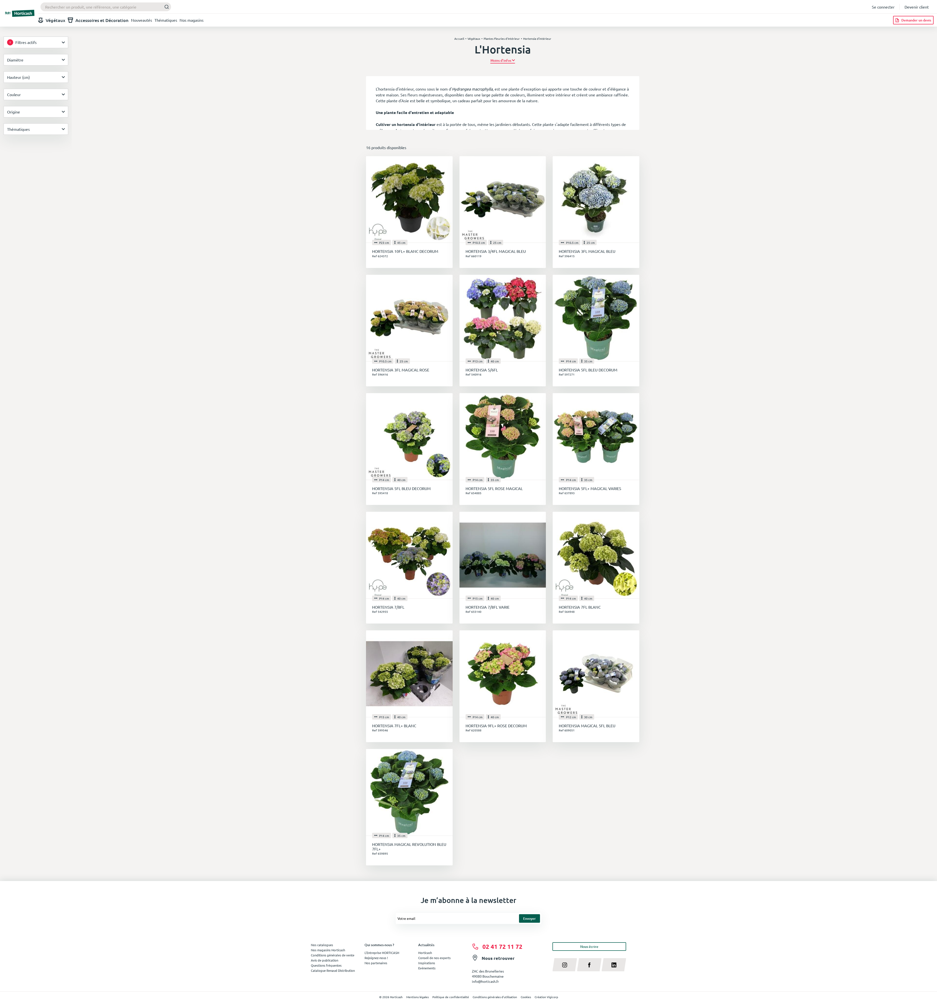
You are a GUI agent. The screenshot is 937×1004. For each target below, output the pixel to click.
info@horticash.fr (485, 981)
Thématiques (165, 20)
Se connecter (883, 6)
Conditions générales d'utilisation (495, 997)
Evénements (427, 968)
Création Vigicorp (546, 997)
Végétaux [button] (55, 20)
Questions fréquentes (326, 965)
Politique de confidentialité (450, 997)
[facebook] (589, 964)
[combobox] (106, 6)
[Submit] (165, 7)
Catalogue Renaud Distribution (333, 970)
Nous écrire (589, 946)
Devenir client (917, 6)
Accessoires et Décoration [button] (102, 20)
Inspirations (426, 963)
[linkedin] (613, 964)
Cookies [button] (526, 997)
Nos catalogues (322, 945)
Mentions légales (417, 997)
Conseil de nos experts (434, 958)
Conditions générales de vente (332, 955)
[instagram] (564, 964)
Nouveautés (141, 20)
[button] (503, 60)
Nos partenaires (376, 963)
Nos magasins (192, 20)
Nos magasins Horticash (328, 950)
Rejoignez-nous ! (376, 958)
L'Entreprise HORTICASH (382, 953)
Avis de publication (324, 960)
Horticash (425, 953)
